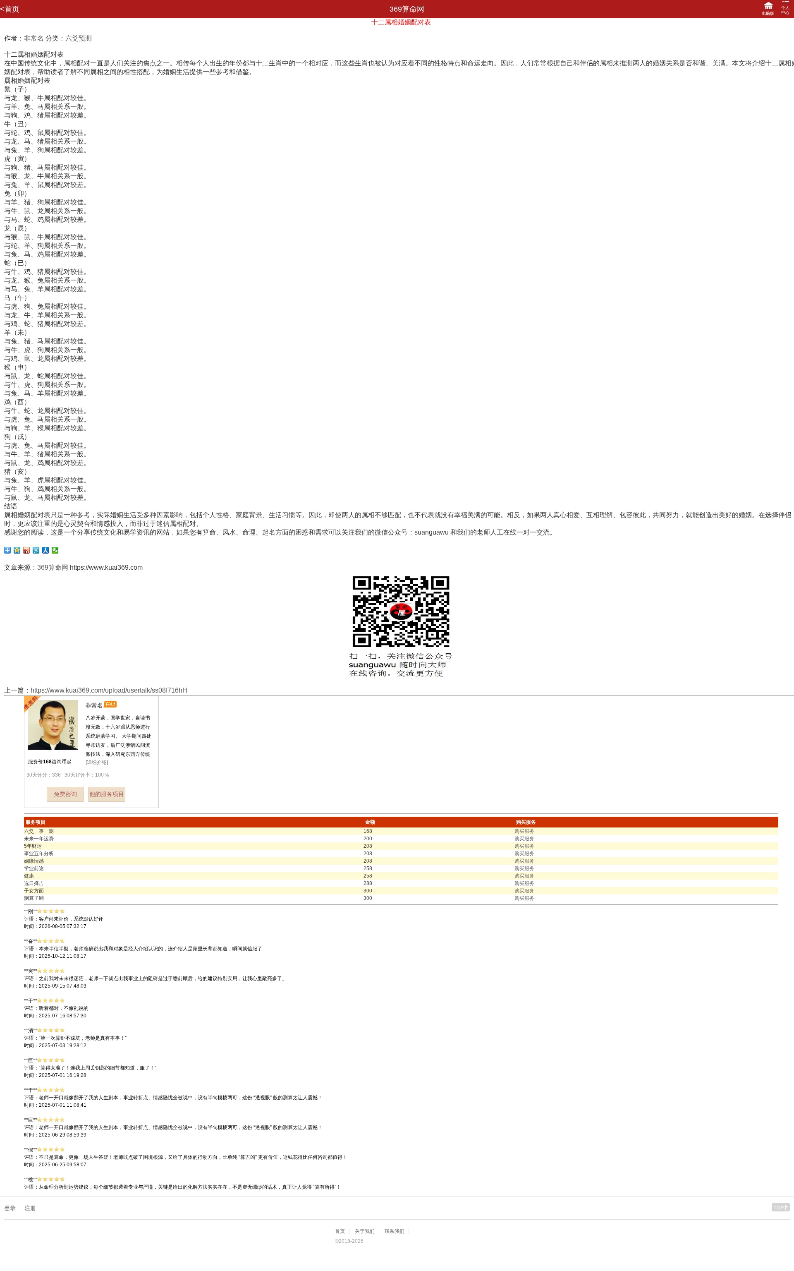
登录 (10, 1208)
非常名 (34, 38)
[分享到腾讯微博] (36, 550)
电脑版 (768, 13)
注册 (30, 1208)
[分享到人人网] (45, 550)
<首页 (9, 9)
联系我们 (394, 1231)
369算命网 (52, 567)
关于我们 (365, 1231)
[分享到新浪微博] (26, 550)
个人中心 (785, 10)
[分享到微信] (55, 550)
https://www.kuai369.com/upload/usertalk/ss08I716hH (109, 690)
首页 (340, 1231)
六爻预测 (78, 38)
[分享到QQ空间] (17, 550)
